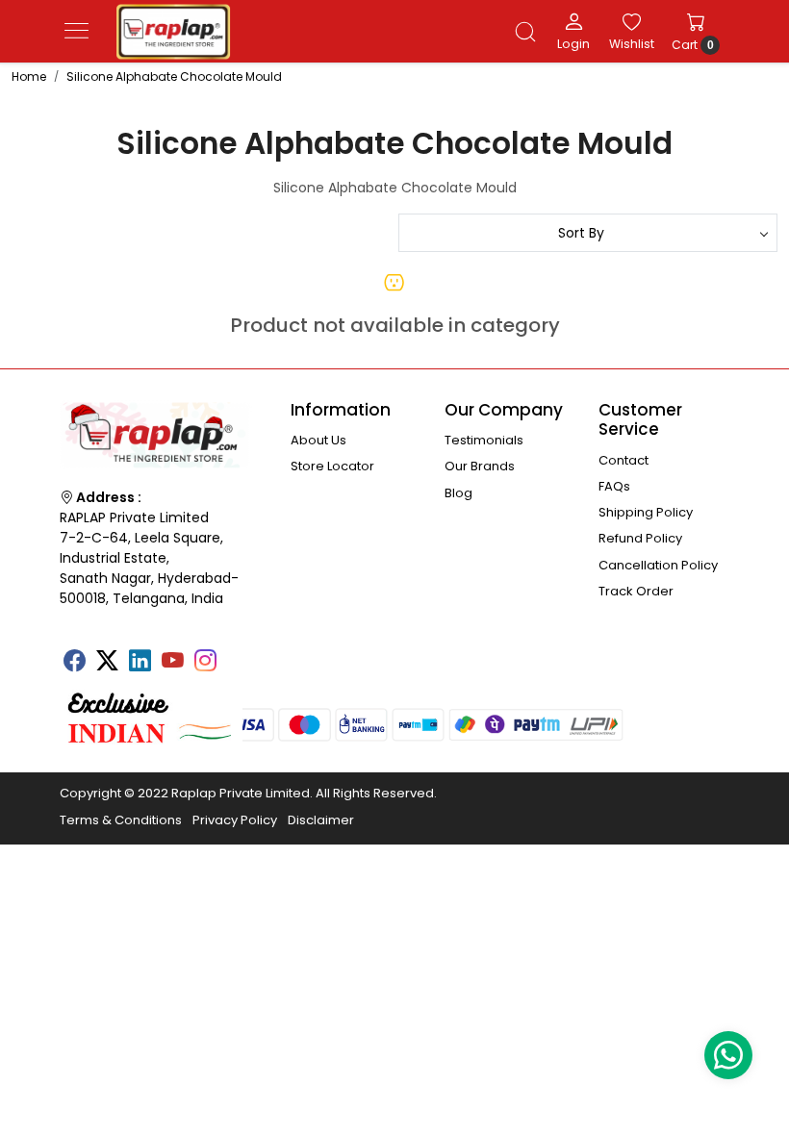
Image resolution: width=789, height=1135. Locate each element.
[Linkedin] (139, 662)
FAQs (614, 486)
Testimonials (484, 440)
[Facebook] (74, 662)
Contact (623, 460)
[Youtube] (172, 662)
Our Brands (480, 466)
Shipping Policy (645, 512)
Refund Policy (640, 538)
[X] (106, 662)
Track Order (636, 591)
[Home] (173, 32)
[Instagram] (205, 662)
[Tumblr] (237, 654)
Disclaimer (321, 820)
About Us (318, 440)
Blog (458, 493)
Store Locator (332, 466)
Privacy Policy (234, 820)
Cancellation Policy (658, 565)
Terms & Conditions (121, 820)
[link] (525, 31)
